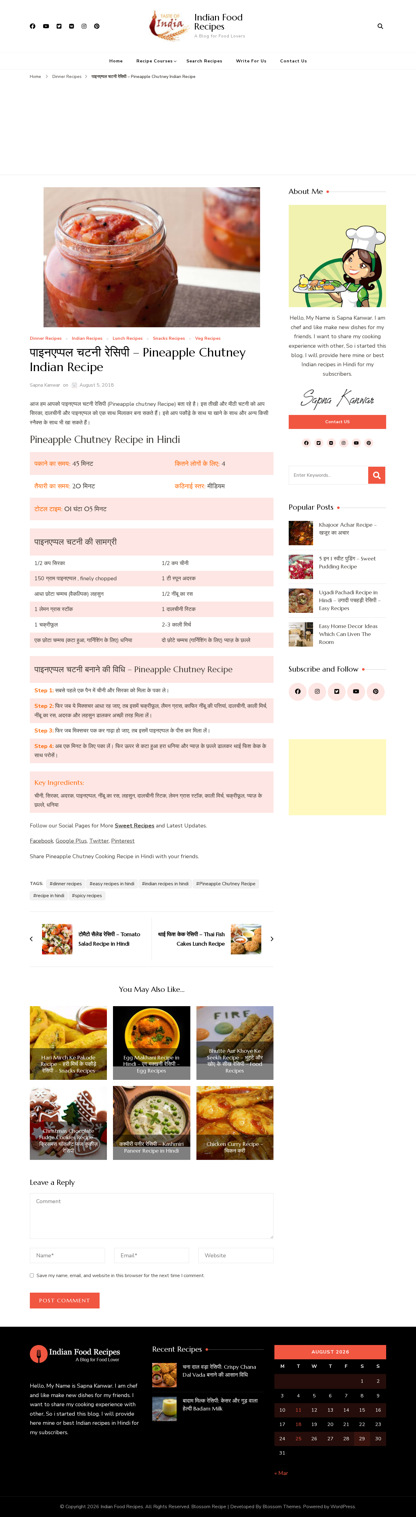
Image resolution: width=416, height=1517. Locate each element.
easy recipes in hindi (113, 883)
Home (116, 61)
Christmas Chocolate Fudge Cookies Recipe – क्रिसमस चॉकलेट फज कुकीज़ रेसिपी (68, 1141)
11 (298, 1410)
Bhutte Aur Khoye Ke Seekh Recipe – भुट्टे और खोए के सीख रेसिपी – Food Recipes (235, 1061)
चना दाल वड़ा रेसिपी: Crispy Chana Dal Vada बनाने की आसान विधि (219, 1370)
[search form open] (380, 26)
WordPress (342, 1506)
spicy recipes (88, 895)
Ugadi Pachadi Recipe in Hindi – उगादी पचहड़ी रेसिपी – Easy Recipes (350, 600)
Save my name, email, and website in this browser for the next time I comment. (121, 1275)
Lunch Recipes (128, 338)
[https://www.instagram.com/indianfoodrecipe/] (317, 692)
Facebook (41, 841)
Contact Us (293, 61)
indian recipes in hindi (167, 883)
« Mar (281, 1473)
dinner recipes (67, 883)
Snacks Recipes (169, 338)
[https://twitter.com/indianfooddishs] (337, 692)
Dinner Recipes (46, 338)
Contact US (337, 422)
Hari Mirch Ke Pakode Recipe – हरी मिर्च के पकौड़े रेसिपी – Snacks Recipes (68, 1064)
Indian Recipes (87, 338)
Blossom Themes (282, 1506)
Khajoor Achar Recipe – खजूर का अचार (348, 528)
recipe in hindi (50, 895)
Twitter (99, 841)
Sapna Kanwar (45, 385)
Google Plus (71, 841)
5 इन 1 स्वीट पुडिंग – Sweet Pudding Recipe (347, 562)
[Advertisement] (208, 126)
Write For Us (251, 61)
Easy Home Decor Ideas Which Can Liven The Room (348, 634)
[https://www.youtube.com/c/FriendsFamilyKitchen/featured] (356, 692)
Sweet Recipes (134, 825)
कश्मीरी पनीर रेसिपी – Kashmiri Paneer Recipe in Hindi (151, 1147)
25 (298, 1438)
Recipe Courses (154, 61)
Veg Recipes (207, 338)
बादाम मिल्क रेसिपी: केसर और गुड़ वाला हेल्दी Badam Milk (220, 1404)
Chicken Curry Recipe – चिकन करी (234, 1147)
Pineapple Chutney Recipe (227, 883)
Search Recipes (204, 61)
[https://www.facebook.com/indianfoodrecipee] (298, 692)
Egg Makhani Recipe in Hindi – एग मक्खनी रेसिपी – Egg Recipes (151, 1064)
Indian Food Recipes (218, 22)
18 (298, 1424)
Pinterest (123, 841)
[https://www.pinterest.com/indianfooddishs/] (376, 692)
